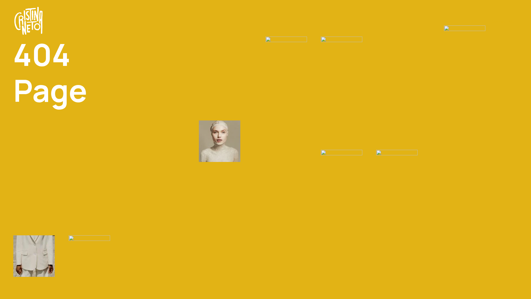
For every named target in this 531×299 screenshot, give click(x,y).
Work (447, 21)
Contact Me (502, 21)
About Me (471, 21)
